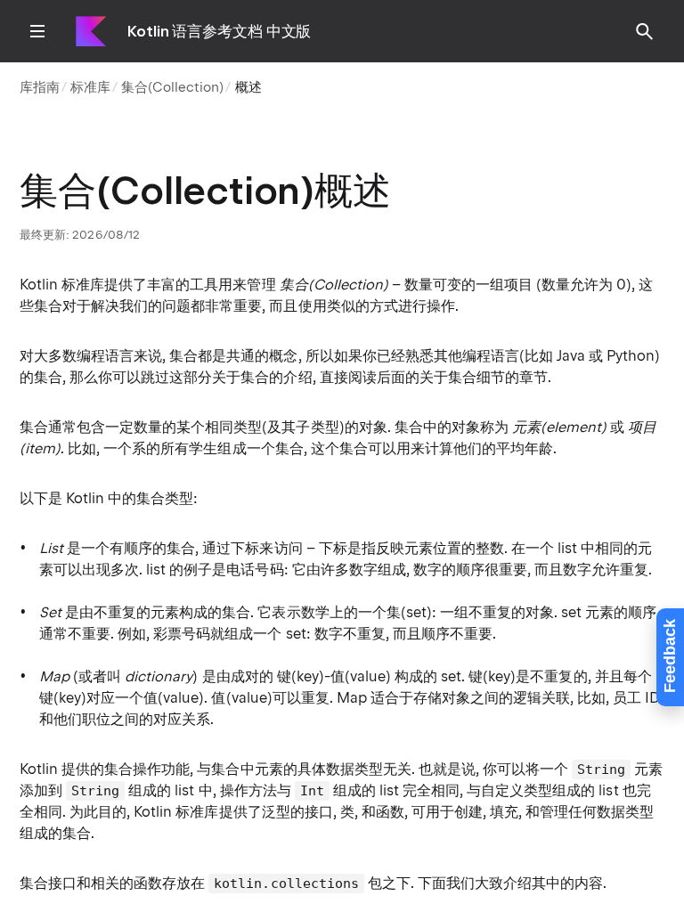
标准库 (90, 87)
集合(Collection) (172, 87)
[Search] (645, 31)
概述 (248, 87)
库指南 (40, 87)
